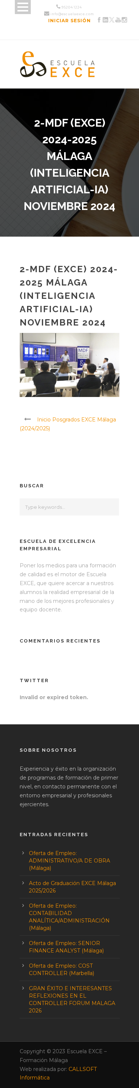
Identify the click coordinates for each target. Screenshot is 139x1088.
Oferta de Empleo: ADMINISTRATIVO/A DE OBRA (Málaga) (69, 860)
